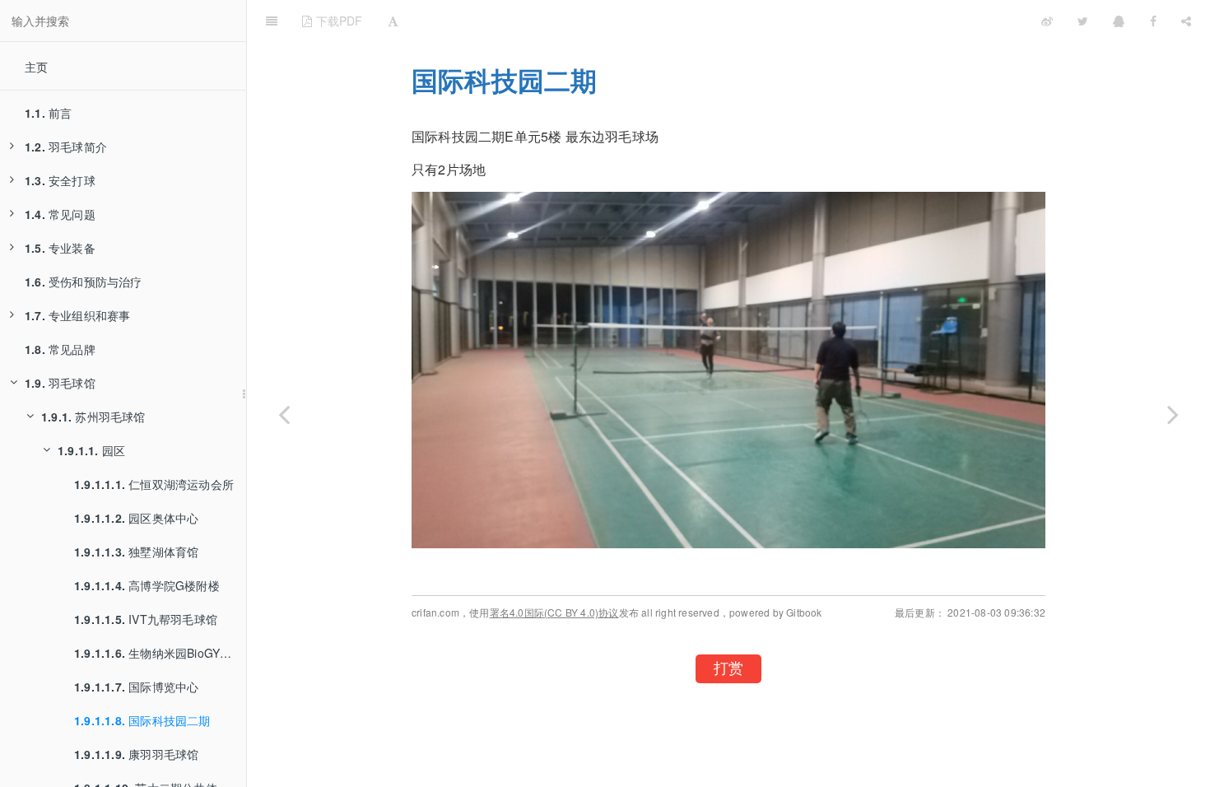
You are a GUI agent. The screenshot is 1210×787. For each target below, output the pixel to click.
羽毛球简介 (66, 146)
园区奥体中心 (136, 518)
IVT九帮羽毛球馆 (145, 619)
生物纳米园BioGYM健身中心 (160, 653)
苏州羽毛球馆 (93, 416)
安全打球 (60, 180)
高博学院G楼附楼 (147, 585)
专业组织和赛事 (77, 315)
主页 (36, 66)
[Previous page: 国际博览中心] (284, 414)
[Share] (1186, 20)
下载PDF (337, 20)
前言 (48, 113)
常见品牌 (60, 349)
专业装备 (60, 248)
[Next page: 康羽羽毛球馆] (1173, 414)
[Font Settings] (393, 20)
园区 (91, 450)
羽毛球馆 (60, 383)
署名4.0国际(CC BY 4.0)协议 (554, 612)
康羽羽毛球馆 (136, 754)
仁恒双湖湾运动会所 (154, 484)
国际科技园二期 (142, 720)
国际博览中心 (136, 686)
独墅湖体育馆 (136, 551)
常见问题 (60, 214)
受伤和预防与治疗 (83, 281)
